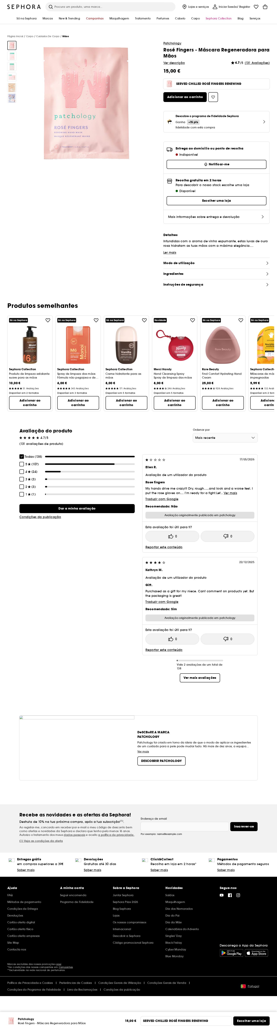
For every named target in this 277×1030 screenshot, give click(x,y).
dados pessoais (74, 835)
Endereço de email (154, 818)
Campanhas (66, 967)
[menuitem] (195, 6)
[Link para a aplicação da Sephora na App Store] (256, 953)
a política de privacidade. (116, 835)
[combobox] (225, 437)
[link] (77, 508)
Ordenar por (201, 429)
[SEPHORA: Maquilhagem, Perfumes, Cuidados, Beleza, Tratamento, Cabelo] (24, 7)
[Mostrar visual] (11, 45)
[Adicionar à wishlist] (48, 320)
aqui (58, 964)
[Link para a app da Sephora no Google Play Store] (231, 953)
